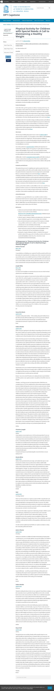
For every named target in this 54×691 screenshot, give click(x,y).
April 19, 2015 (19, 629)
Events (13, 1)
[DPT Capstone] (18, 8)
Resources (48, 20)
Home (4, 24)
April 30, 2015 (19, 314)
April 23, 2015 (19, 459)
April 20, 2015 (19, 494)
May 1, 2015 (18, 267)
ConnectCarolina (42, 1)
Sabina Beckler (26, 41)
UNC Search (51, 1)
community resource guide (32, 157)
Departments (32, 1)
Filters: (5, 41)
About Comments (7, 20)
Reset (8, 60)
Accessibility (6, 1)
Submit (8, 56)
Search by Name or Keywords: (7, 34)
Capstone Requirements (27, 20)
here (49, 117)
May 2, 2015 (18, 248)
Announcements (16, 20)
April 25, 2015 (19, 431)
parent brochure (30, 146)
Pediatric (9, 24)
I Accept (49, 687)
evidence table (43, 134)
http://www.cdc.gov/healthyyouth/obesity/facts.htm (29, 213)
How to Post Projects (39, 20)
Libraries (19, 1)
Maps (26, 1)
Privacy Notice (30, 688)
